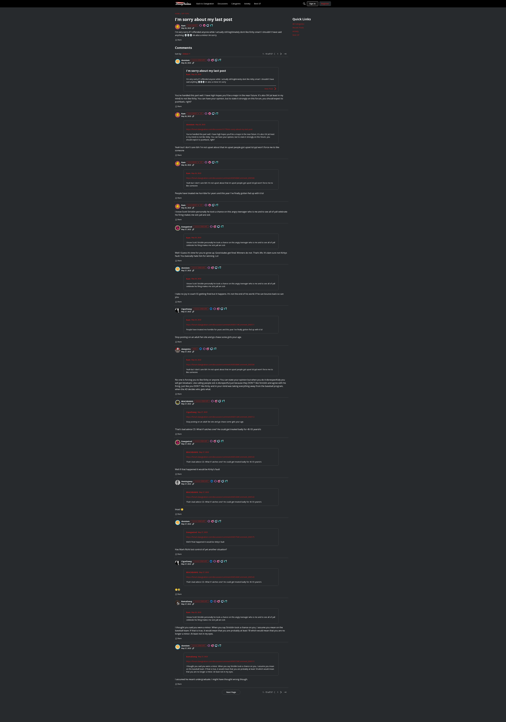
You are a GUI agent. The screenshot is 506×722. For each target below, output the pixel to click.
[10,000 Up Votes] (220, 60)
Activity (296, 31)
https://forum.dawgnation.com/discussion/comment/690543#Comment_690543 (220, 457)
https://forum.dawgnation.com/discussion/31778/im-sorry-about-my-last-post (219, 129)
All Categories (298, 24)
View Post (268, 88)
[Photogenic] (211, 309)
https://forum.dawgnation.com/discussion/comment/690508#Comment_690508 (220, 178)
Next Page (231, 692)
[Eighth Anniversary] (216, 401)
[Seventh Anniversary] (215, 227)
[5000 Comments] (216, 60)
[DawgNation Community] (183, 3)
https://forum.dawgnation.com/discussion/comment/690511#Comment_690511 (220, 324)
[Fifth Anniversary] (218, 309)
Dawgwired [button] (186, 227)
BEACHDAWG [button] (187, 401)
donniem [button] (185, 60)
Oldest (186, 54)
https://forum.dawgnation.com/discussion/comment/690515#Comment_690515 (220, 661)
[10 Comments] (208, 25)
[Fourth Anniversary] (212, 60)
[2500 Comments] (222, 309)
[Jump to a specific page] (285, 54)
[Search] (304, 3)
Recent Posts (298, 27)
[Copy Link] (193, 28)
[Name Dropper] (200, 25)
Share (178, 40)
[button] (177, 26)
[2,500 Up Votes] (226, 601)
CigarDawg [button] (186, 309)
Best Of (296, 35)
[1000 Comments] (222, 601)
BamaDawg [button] (186, 601)
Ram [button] (183, 26)
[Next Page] (281, 54)
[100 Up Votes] (211, 25)
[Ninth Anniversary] (208, 349)
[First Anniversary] (204, 25)
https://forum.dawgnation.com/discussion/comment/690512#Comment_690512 (220, 417)
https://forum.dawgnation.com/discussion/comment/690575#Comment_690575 (220, 537)
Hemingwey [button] (187, 481)
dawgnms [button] (186, 349)
